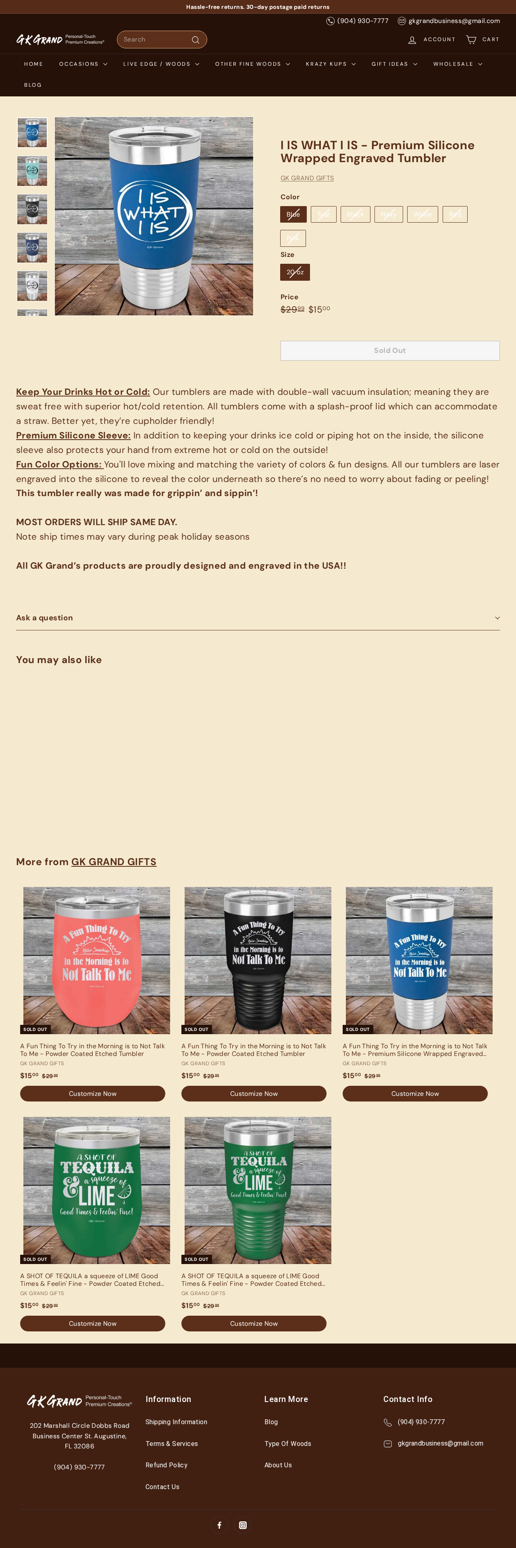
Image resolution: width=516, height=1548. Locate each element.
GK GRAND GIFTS (307, 178)
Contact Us (162, 1487)
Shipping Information (176, 1422)
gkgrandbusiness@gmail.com (454, 21)
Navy (389, 214)
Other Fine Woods (249, 64)
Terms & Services (172, 1444)
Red (455, 214)
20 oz (295, 272)
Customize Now (52, 812)
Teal (323, 214)
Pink (293, 238)
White (423, 214)
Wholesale (454, 64)
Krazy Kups (328, 64)
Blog (33, 84)
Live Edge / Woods (158, 64)
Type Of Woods (287, 1444)
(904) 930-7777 (363, 21)
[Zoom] (154, 216)
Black (355, 214)
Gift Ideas (391, 64)
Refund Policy (166, 1465)
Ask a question (44, 618)
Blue (293, 214)
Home (33, 64)
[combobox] (162, 39)
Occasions (80, 64)
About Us (278, 1465)
